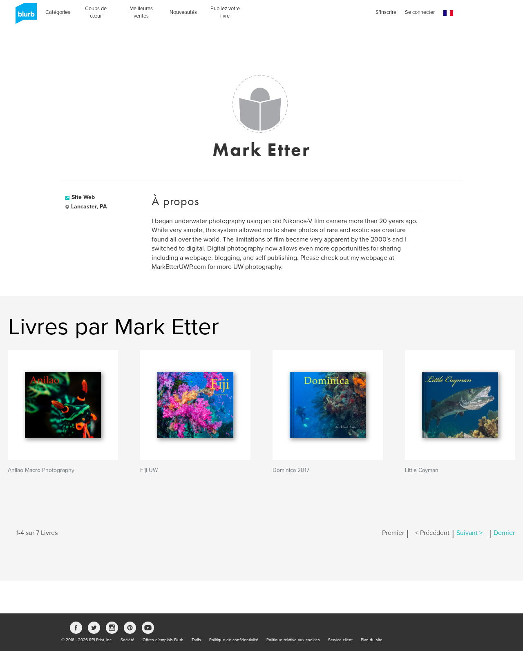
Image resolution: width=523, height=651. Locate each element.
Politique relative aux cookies (293, 640)
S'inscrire (385, 12)
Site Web (83, 197)
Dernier (504, 533)
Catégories (57, 12)
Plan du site (371, 640)
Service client (340, 640)
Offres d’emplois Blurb (163, 640)
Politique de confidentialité (233, 640)
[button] (448, 13)
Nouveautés (183, 12)
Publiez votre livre (225, 12)
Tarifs (196, 640)
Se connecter (420, 12)
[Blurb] (23, 16)
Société (127, 640)
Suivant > (469, 533)
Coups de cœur (96, 12)
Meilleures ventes (141, 12)
